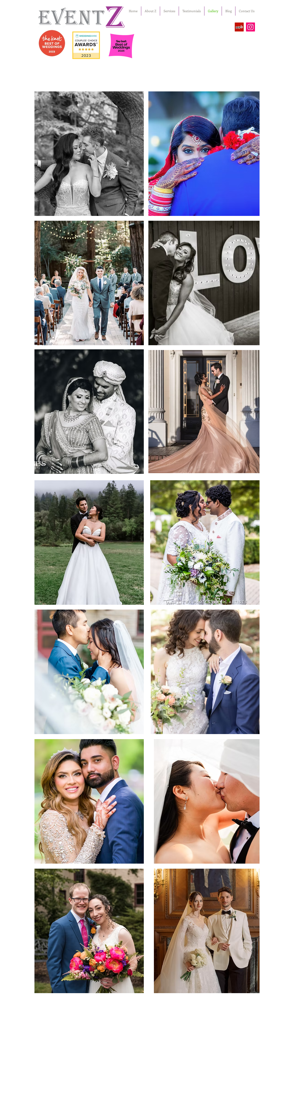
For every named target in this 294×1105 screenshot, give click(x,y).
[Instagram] (250, 27)
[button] (89, 153)
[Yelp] (239, 27)
